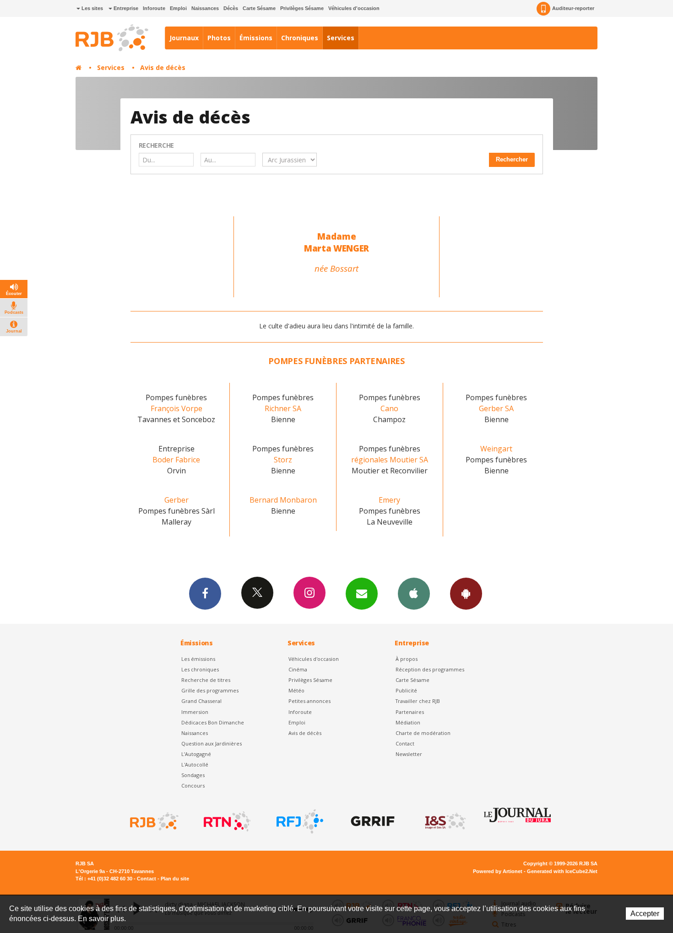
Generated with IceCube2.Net (562, 871)
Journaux (184, 37)
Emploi (178, 8)
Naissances (205, 8)
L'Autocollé (194, 764)
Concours (193, 785)
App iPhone (414, 594)
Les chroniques (200, 669)
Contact (405, 743)
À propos (407, 659)
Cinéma (297, 669)
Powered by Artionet (497, 871)
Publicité (406, 690)
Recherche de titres (205, 680)
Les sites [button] (91, 8)
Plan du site (175, 878)
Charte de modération (423, 733)
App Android (466, 594)
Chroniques (299, 37)
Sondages (193, 775)
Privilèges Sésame (302, 8)
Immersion (194, 712)
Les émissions (198, 659)
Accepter (644, 913)
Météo (296, 690)
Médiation (408, 722)
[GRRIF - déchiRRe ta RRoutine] (371, 821)
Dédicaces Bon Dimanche (212, 722)
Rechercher (512, 159)
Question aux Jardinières (211, 743)
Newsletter (409, 754)
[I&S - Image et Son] (444, 821)
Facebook (205, 594)
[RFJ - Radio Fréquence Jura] (299, 821)
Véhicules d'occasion (354, 8)
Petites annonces (309, 701)
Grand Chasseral (201, 701)
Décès (230, 8)
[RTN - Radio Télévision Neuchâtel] (226, 821)
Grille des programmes (210, 690)
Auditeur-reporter (573, 8)
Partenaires (410, 712)
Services (340, 37)
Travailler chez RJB (418, 701)
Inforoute (154, 8)
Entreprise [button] (125, 8)
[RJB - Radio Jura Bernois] (153, 821)
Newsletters (362, 594)
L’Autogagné (196, 754)
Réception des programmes (430, 669)
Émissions (255, 37)
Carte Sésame (259, 8)
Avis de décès (162, 67)
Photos (219, 37)
